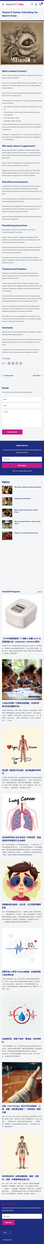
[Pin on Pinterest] (12, 363)
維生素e (8, 358)
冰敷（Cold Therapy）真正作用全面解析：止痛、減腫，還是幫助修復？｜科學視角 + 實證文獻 (21, 1109)
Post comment (12, 432)
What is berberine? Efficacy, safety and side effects (27, 522)
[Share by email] (20, 363)
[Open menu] (3, 4)
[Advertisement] (22, 567)
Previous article (8, 375)
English (5, 1232)
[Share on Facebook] (9, 363)
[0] (40, 4)
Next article (36, 375)
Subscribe (8, 1222)
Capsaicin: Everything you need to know (26, 533)
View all (39, 592)
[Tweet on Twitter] (16, 363)
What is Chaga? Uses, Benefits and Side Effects (26, 511)
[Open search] (32, 4)
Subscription (22, 465)
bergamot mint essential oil (22, 498)
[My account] (36, 4)
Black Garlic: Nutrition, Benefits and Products (27, 487)
